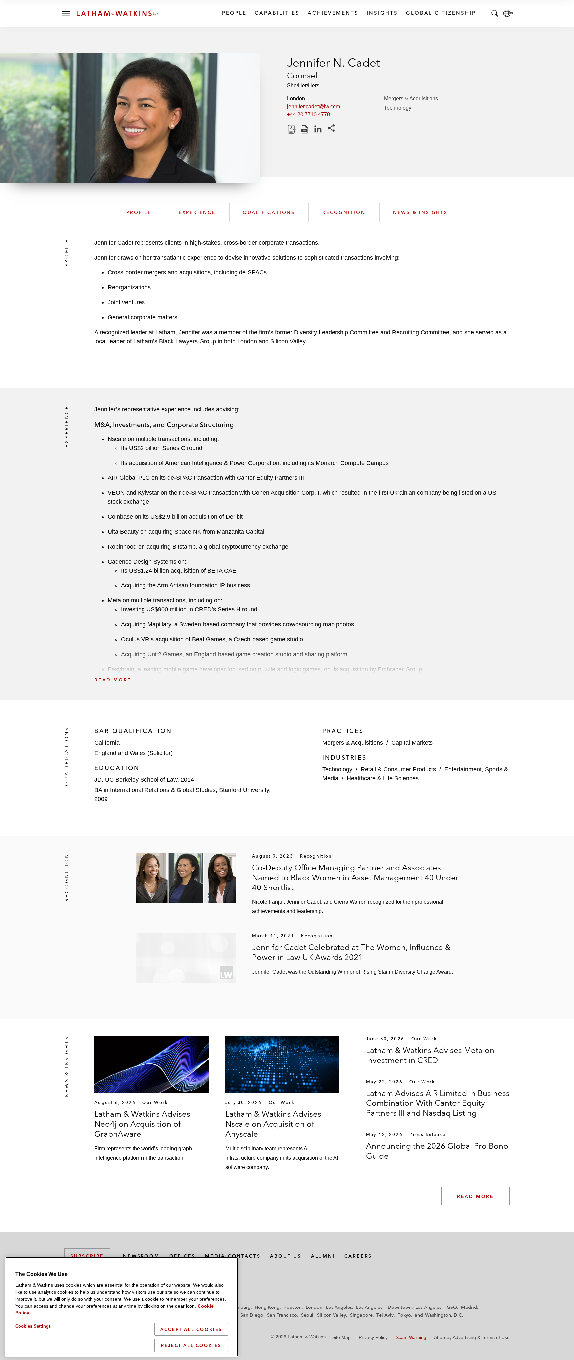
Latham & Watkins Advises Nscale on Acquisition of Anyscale (273, 1124)
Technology (397, 108)
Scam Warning (411, 1337)
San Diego (251, 1315)
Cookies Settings (33, 1326)
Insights (382, 13)
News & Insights (420, 212)
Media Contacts (232, 1256)
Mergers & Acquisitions (411, 98)
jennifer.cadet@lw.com (313, 106)
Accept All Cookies (191, 1329)
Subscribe (87, 1256)
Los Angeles (339, 1307)
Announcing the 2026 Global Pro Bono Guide (437, 1151)
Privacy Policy (373, 1337)
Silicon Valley (331, 1315)
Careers (358, 1256)
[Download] (291, 129)
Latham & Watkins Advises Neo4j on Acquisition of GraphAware (142, 1124)
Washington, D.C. (444, 1315)
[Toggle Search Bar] (494, 13)
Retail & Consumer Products (398, 769)
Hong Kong (267, 1307)
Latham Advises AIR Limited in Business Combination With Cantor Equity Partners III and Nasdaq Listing (438, 1103)
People (234, 13)
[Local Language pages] (508, 13)
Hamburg (241, 1307)
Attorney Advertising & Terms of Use (472, 1337)
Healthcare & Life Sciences (383, 778)
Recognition (344, 212)
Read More (475, 1196)
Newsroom (141, 1256)
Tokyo (404, 1315)
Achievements (333, 13)
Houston (292, 1307)
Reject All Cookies (191, 1345)
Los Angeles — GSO (436, 1307)
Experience (197, 212)
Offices (182, 1256)
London (314, 1307)
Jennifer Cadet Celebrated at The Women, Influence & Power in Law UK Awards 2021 (351, 952)
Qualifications (269, 212)
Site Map (341, 1337)
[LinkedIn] (318, 129)
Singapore (361, 1315)
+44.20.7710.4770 (308, 114)
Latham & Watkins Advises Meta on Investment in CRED (430, 1055)
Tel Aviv (385, 1315)
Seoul (307, 1315)
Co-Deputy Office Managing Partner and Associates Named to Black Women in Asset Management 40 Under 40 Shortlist (355, 877)
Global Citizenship (440, 13)
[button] (302, 665)
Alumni (323, 1256)
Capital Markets (412, 742)
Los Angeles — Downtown (384, 1307)
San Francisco (282, 1315)
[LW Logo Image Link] (117, 13)
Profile (138, 212)
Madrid (469, 1307)
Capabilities (277, 13)
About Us (285, 1256)
